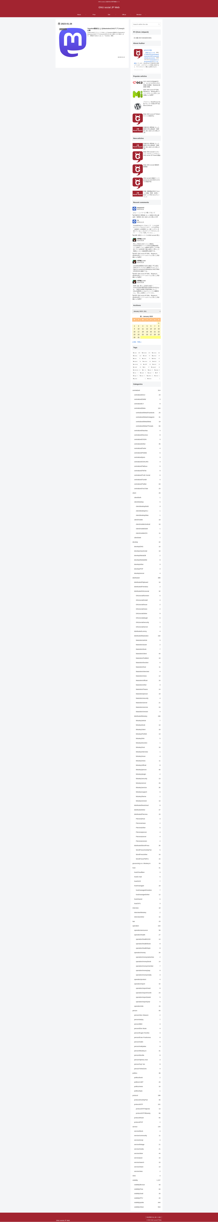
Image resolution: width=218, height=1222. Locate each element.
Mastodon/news (148, 676)
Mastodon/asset (148, 645)
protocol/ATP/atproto (148, 1109)
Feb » (139, 342)
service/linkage (147, 1144)
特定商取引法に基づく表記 (154, 1217)
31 (138, 337)
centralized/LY (147, 404)
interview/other (147, 917)
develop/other (147, 564)
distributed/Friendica (147, 587)
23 (134, 334)
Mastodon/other (148, 685)
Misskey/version (148, 801)
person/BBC (147, 1024)
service (146, 1127)
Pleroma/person (148, 832)
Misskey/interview (148, 752)
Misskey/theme (148, 796)
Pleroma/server (148, 836)
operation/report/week (148, 997)
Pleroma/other (148, 827)
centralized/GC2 (147, 395)
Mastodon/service (148, 707)
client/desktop (147, 502)
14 (155, 329)
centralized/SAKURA (147, 462)
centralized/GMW (147, 399)
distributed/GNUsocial (147, 591)
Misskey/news (148, 761)
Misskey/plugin (148, 774)
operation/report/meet (148, 988)
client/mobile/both (148, 529)
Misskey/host (148, 747)
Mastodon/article (148, 640)
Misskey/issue (148, 756)
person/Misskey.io (147, 1051)
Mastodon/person (148, 694)
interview (146, 908)
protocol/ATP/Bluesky (148, 1113)
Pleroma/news (148, 823)
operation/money (147, 952)
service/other (147, 1153)
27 (151, 334)
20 (151, 331)
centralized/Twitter (147, 484)
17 (138, 331)
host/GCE (147, 881)
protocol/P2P (147, 1122)
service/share (147, 1167)
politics (146, 1073)
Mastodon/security (148, 698)
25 (143, 334)
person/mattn (147, 1042)
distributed (146, 578)
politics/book (147, 1077)
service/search (147, 1162)
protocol (146, 1095)
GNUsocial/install (148, 600)
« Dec (134, 342)
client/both (147, 497)
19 (147, 331)
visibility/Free (147, 1189)
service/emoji (147, 1140)
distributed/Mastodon (147, 636)
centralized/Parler (147, 448)
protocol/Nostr (147, 1118)
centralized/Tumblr (147, 479)
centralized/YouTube (147, 488)
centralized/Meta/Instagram (148, 417)
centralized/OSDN (147, 439)
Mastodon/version (148, 711)
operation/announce (147, 930)
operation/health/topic (148, 948)
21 (155, 331)
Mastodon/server (148, 703)
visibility (146, 1180)
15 (159, 329)
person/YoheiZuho (147, 1069)
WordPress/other (148, 854)
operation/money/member (148, 966)
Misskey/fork (148, 738)
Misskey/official (148, 765)
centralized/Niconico (147, 435)
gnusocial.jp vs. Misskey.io (146, 863)
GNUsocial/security (148, 622)
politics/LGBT (147, 1082)
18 (143, 331)
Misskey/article (148, 720)
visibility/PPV (147, 1198)
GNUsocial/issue (148, 604)
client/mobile (147, 520)
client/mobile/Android (148, 524)
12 (147, 329)
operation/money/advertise (148, 957)
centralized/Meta (147, 408)
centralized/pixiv (147, 457)
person (146, 1010)
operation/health (147, 935)
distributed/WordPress (147, 845)
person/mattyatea (147, 1046)
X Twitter (146, 54)
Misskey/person (148, 769)
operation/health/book (148, 944)
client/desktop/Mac (148, 515)
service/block (147, 1131)
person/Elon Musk (147, 1028)
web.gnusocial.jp (138, 69)
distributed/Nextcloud (147, 805)
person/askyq (147, 1019)
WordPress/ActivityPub (148, 850)
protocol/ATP (147, 1104)
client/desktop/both (148, 506)
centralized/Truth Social (147, 475)
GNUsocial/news (148, 609)
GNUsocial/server (148, 627)
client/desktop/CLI (148, 511)
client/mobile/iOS (148, 533)
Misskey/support (148, 792)
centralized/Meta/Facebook (148, 413)
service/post (147, 1158)
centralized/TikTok (147, 471)
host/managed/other (148, 894)
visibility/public (147, 1202)
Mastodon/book (148, 649)
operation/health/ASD (148, 939)
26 (147, 334)
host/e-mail (147, 877)
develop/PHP (147, 569)
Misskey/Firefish (148, 734)
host (146, 868)
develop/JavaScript (147, 551)
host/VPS (147, 903)
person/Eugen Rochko (147, 1033)
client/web (147, 537)
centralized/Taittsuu (147, 466)
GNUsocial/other (148, 613)
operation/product (147, 979)
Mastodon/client (148, 653)
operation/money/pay (148, 970)
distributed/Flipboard (147, 582)
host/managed (147, 886)
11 (143, 329)
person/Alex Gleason (147, 1015)
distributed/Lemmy (147, 631)
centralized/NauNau (147, 430)
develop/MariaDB (147, 555)
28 (155, 334)
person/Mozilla (147, 1055)
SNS (146, 1176)
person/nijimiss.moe (147, 1060)
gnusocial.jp (153, 59)
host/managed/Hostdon (148, 890)
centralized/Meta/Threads (148, 426)
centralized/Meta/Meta (148, 421)
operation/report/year (148, 1002)
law (146, 921)
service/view (147, 1171)
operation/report (147, 984)
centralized (146, 390)
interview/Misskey (147, 912)
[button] (159, 24)
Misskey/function (148, 743)
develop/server (147, 573)
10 (138, 329)
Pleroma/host (148, 819)
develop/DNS (147, 546)
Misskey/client (148, 729)
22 (159, 331)
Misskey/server (148, 783)
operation (146, 926)
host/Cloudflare (147, 872)
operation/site (147, 1006)
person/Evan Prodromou (147, 1037)
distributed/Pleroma (147, 814)
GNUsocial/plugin (148, 618)
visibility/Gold (147, 1193)
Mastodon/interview (148, 671)
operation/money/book (148, 961)
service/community (147, 1135)
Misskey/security (148, 778)
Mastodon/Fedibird (148, 658)
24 (138, 334)
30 (134, 337)
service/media (147, 1149)
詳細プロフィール (150, 52)
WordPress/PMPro (148, 859)
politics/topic (147, 1091)
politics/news (147, 1086)
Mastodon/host (148, 667)
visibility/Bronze (147, 1185)
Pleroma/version (148, 841)
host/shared (147, 899)
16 (134, 331)
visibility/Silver (147, 1207)
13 (151, 329)
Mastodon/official (148, 680)
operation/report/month (148, 993)
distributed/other (147, 810)
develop (146, 542)
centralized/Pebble (147, 453)
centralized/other (147, 444)
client (146, 493)
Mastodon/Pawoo (148, 689)
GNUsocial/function (148, 595)
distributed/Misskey (147, 716)
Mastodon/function (148, 662)
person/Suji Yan (147, 1064)
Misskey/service (148, 787)
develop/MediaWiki (147, 560)
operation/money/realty (148, 975)
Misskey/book (148, 725)
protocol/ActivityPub (147, 1100)
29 (159, 334)
